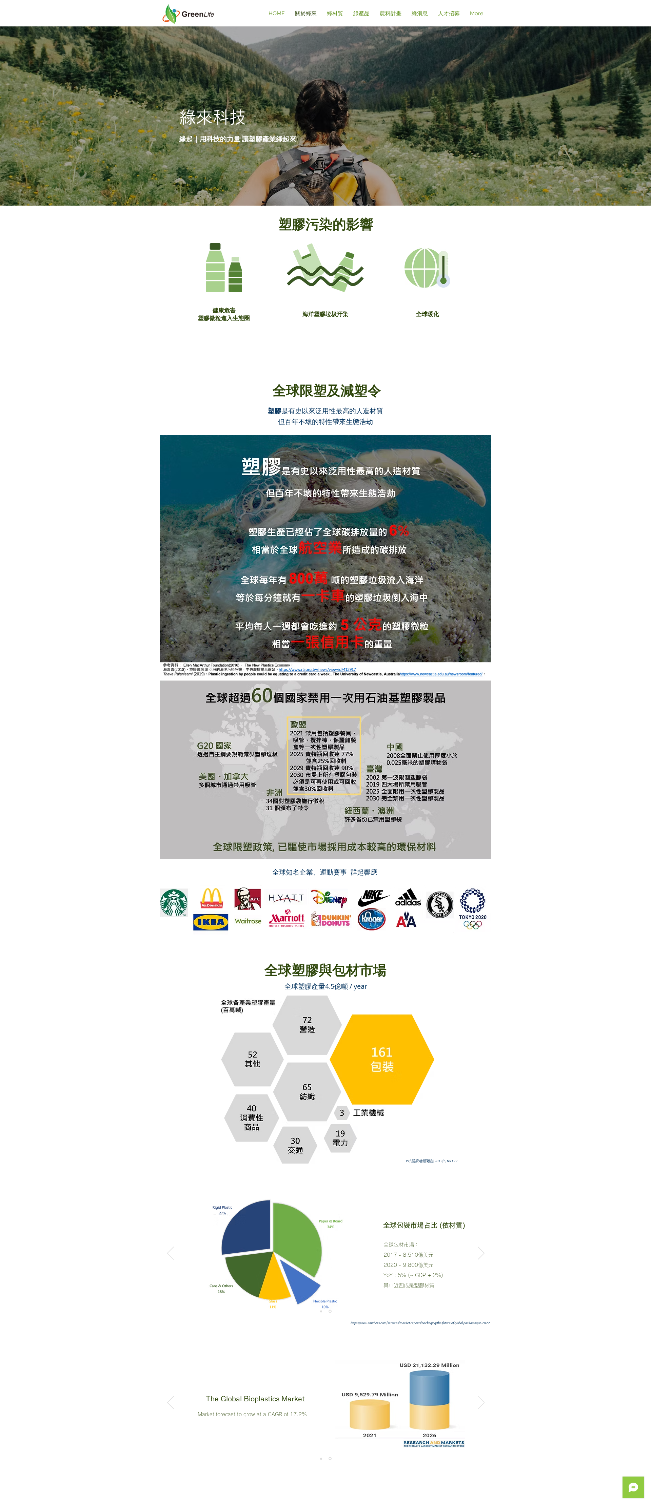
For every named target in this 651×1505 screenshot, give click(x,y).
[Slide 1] (321, 1311)
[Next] (481, 1254)
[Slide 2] (331, 1311)
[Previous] (170, 1254)
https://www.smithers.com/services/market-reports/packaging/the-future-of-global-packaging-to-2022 (420, 1322)
